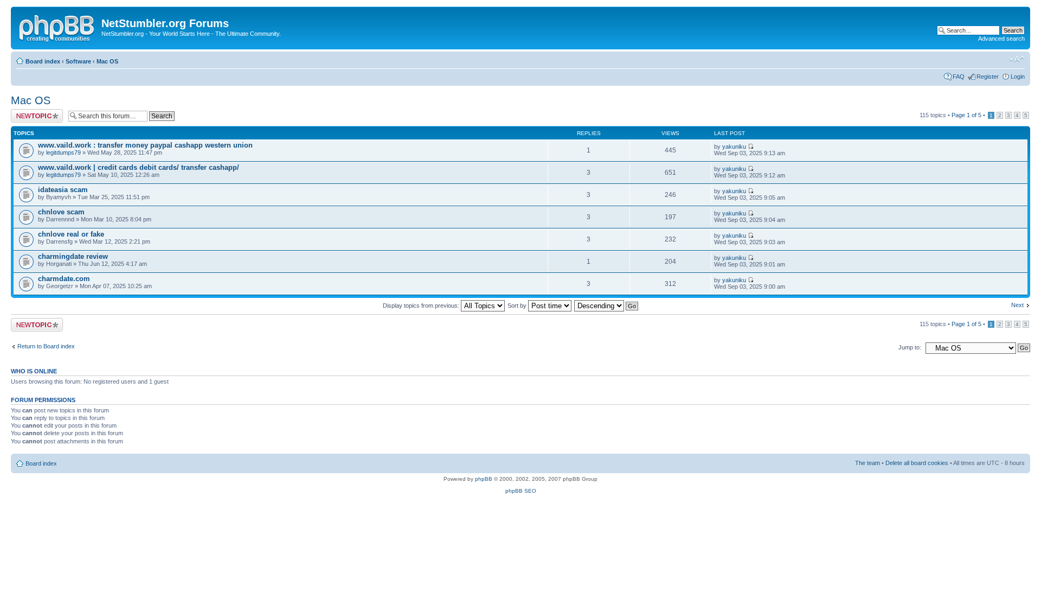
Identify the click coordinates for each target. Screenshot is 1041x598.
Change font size (1017, 59)
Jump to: (909, 347)
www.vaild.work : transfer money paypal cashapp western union (145, 145)
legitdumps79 (63, 152)
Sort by (517, 305)
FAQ (959, 76)
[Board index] (57, 26)
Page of (966, 115)
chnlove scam (61, 212)
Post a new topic (32, 112)
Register (987, 76)
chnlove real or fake (71, 234)
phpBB (483, 479)
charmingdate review (73, 256)
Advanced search (1001, 38)
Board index (42, 61)
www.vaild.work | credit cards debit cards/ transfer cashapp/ (138, 167)
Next (1017, 305)
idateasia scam (63, 190)
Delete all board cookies (916, 463)
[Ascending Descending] (606, 305)
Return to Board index (46, 346)
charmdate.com (64, 279)
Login (1018, 76)
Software (78, 61)
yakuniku (734, 146)
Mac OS (107, 61)
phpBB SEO (520, 491)
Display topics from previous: (422, 305)
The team (867, 463)
